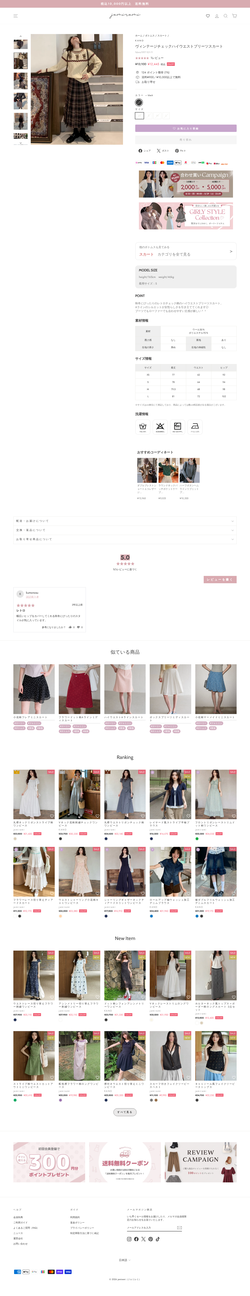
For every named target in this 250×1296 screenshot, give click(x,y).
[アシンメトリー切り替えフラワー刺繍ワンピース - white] (60, 1020)
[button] (149, 58)
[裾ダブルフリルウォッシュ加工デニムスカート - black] (201, 916)
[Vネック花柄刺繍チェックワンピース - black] (60, 838)
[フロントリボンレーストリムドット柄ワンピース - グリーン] (197, 838)
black (139, 102)
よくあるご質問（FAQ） (26, 1228)
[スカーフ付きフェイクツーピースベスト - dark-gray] (151, 1100)
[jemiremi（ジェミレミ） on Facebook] (136, 1239)
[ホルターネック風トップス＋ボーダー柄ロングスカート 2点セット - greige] (201, 1023)
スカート (162, 35)
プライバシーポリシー (82, 1228)
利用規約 (75, 1217)
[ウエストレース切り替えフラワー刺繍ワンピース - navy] (15, 1020)
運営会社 (18, 1238)
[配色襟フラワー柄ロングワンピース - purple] (60, 1100)
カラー (144, 95)
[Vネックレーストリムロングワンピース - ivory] (151, 1020)
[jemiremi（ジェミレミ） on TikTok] (158, 1239)
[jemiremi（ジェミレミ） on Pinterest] (150, 1239)
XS (139, 116)
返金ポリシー (77, 1222)
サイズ (139, 109)
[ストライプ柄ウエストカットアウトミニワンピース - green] (15, 1100)
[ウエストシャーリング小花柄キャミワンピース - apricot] (60, 916)
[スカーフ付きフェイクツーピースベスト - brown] (156, 1100)
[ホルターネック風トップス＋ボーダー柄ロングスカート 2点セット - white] (197, 1023)
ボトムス (150, 35)
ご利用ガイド (20, 1222)
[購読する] (179, 1228)
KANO (139, 40)
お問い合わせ (20, 1244)
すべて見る (125, 1112)
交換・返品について (31, 530)
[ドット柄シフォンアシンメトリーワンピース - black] (106, 1020)
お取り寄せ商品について (34, 539)
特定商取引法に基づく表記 (84, 1233)
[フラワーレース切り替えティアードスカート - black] (19, 916)
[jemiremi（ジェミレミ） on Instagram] (129, 1239)
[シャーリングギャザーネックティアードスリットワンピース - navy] (106, 916)
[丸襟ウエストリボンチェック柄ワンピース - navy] (106, 838)
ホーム (138, 35)
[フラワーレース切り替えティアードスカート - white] (15, 916)
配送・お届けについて (32, 521)
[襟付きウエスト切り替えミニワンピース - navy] (106, 1100)
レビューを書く (220, 579)
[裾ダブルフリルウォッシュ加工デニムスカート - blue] (197, 916)
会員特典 (18, 1217)
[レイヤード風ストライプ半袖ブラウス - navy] (151, 838)
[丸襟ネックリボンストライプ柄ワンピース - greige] (15, 838)
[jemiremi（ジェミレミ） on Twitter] (143, 1239)
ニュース (18, 1233)
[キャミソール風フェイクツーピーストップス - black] (197, 1100)
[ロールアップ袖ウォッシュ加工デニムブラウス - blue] (151, 916)
